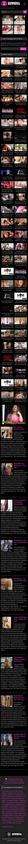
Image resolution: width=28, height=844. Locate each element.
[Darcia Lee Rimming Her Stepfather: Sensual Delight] (6, 511)
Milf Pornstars (10, 813)
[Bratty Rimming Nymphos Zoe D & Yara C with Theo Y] (6, 706)
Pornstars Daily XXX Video (13, 823)
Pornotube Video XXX (8, 795)
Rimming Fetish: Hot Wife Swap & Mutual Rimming (20, 736)
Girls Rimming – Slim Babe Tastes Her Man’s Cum (20, 542)
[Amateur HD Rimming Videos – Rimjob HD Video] (6, 628)
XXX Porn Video (13, 808)
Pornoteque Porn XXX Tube (15, 793)
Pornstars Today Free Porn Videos (12, 815)
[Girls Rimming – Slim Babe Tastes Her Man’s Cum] (6, 551)
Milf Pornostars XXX (20, 813)
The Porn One (11, 819)
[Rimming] (11, 4)
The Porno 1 (19, 819)
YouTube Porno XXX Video (14, 796)
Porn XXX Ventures (11, 811)
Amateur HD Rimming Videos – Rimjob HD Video (20, 619)
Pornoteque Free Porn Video (10, 791)
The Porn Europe (6, 821)
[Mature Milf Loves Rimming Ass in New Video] (6, 474)
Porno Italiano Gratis (12, 800)
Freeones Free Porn (7, 826)
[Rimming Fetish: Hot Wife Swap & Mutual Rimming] (6, 745)
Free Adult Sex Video (9, 804)
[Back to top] (23, 839)
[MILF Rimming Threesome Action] (6, 438)
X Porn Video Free (14, 806)
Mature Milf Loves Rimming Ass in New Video (20, 465)
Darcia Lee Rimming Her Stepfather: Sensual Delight (20, 502)
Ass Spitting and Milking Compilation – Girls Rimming (20, 659)
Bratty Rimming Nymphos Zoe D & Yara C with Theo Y (19, 697)
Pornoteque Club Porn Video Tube (16, 802)
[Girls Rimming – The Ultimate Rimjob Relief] (6, 589)
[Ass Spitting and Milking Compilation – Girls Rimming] (6, 668)
